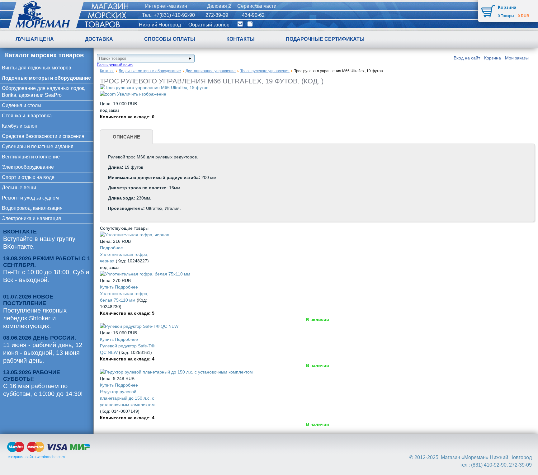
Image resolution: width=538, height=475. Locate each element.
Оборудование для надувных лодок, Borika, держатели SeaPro (43, 92)
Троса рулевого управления (265, 71)
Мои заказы (517, 57)
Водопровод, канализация (32, 208)
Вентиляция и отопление (31, 156)
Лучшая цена (35, 39)
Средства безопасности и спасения (43, 136)
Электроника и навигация (31, 218)
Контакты (240, 39)
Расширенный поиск (115, 65)
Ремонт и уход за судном (30, 197)
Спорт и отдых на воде (28, 177)
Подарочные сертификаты (325, 39)
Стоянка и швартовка (27, 115)
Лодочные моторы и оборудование (46, 78)
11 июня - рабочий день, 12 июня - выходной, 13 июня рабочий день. (42, 352)
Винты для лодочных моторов (36, 67)
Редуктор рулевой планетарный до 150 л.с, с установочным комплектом (127, 398)
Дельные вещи (19, 187)
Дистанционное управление (211, 71)
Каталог (107, 71)
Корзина (492, 57)
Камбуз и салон (19, 126)
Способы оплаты (169, 39)
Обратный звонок (208, 24)
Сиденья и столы (21, 105)
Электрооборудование (28, 167)
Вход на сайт (467, 57)
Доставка (99, 39)
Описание (126, 136)
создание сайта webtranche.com (36, 457)
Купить (107, 287)
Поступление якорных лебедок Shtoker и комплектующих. (35, 318)
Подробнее (111, 247)
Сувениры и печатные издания (37, 146)
